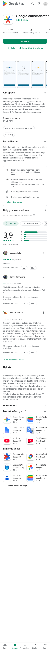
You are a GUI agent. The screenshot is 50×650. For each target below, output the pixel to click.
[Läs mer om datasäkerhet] (14, 202)
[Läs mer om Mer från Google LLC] (45, 411)
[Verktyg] (9, 135)
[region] (25, 31)
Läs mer (14, 172)
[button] (39, 33)
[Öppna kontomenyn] (45, 4)
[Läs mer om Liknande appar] (45, 449)
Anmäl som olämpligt (15, 485)
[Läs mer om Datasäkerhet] (45, 141)
